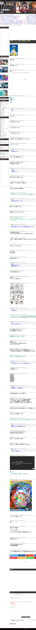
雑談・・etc (12, 25)
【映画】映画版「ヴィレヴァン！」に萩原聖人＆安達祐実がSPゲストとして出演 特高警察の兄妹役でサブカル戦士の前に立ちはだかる (18, 620)
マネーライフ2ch (3, 105)
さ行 (5, 156)
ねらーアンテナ (2, 132)
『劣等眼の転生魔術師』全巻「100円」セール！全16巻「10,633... (11, 24)
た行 (7, 156)
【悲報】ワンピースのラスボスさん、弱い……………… (9, 19)
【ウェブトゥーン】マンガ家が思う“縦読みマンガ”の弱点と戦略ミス (11, 21)
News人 (2, 126)
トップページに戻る (13, 623)
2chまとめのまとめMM (3, 135)
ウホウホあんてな (3, 119)
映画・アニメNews (8, 25)
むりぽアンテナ (2, 129)
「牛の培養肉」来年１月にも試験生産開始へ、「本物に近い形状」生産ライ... (12, 20)
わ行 (3, 154)
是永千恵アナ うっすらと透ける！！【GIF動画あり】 (9, 17)
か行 (3, 156)
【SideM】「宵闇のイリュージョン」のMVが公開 (8, 18)
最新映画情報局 (2, 110)
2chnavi (2, 123)
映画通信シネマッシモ (3, 102)
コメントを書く (25, 42)
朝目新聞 (2, 113)
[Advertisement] (25, 86)
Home (4, 25)
